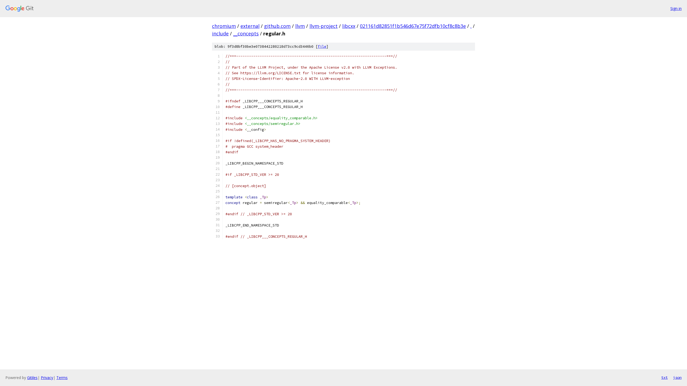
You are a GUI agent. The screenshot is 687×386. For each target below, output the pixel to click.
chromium (224, 26)
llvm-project (323, 26)
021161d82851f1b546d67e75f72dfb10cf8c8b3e (413, 26)
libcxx (348, 26)
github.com (277, 26)
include (220, 33)
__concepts (246, 33)
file (322, 46)
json (677, 377)
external (250, 26)
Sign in (676, 8)
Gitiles (32, 377)
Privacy (47, 377)
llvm (300, 26)
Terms (62, 377)
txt (664, 377)
